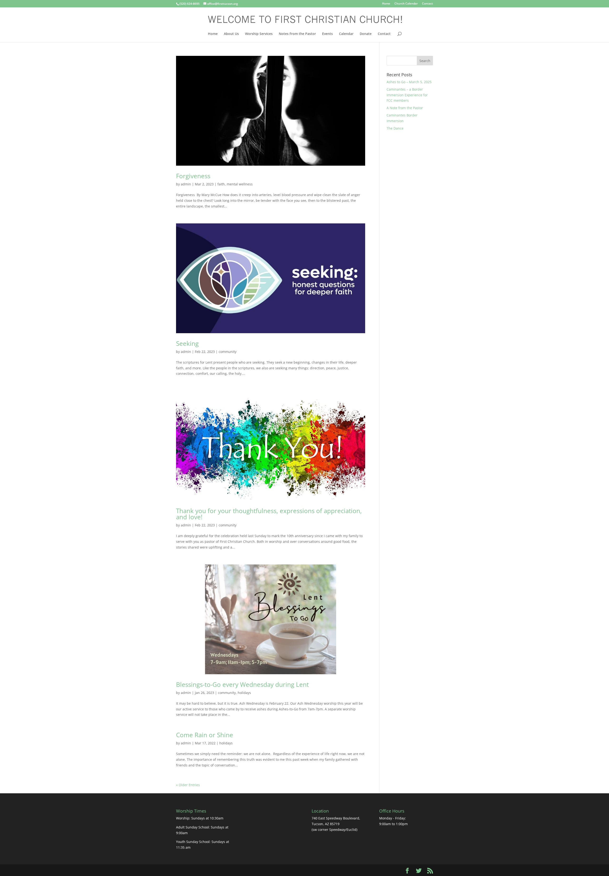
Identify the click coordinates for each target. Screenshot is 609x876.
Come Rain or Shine (204, 735)
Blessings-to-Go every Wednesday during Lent (242, 684)
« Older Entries (188, 785)
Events (327, 34)
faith (221, 184)
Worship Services (259, 34)
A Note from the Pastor (405, 108)
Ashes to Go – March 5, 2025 (409, 82)
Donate (366, 34)
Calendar (346, 34)
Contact (427, 3)
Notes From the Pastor (297, 34)
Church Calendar (406, 3)
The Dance (395, 128)
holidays (244, 692)
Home (386, 3)
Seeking (187, 343)
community (227, 351)
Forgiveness (193, 176)
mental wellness (240, 184)
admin (186, 184)
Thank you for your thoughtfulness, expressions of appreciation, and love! (269, 513)
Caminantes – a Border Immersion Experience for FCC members (407, 95)
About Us (231, 34)
